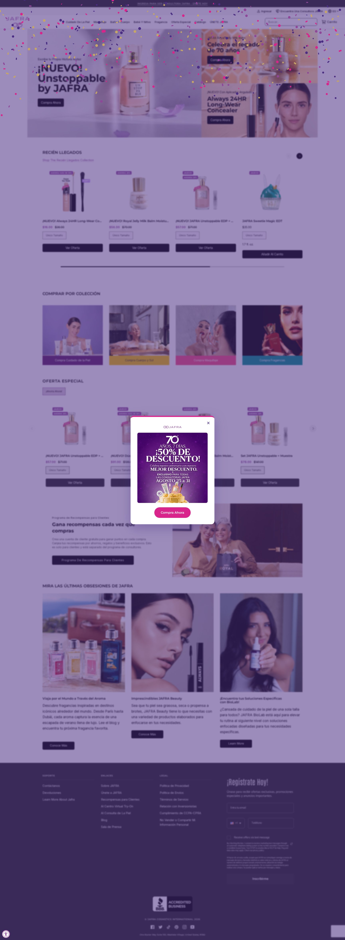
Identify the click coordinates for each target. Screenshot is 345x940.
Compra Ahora (172, 512)
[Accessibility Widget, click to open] (6, 934)
